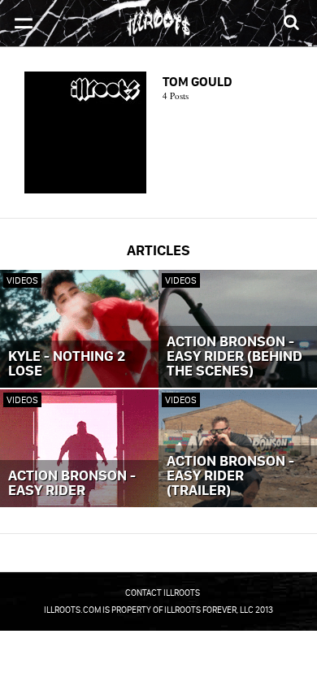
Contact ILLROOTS (162, 592)
